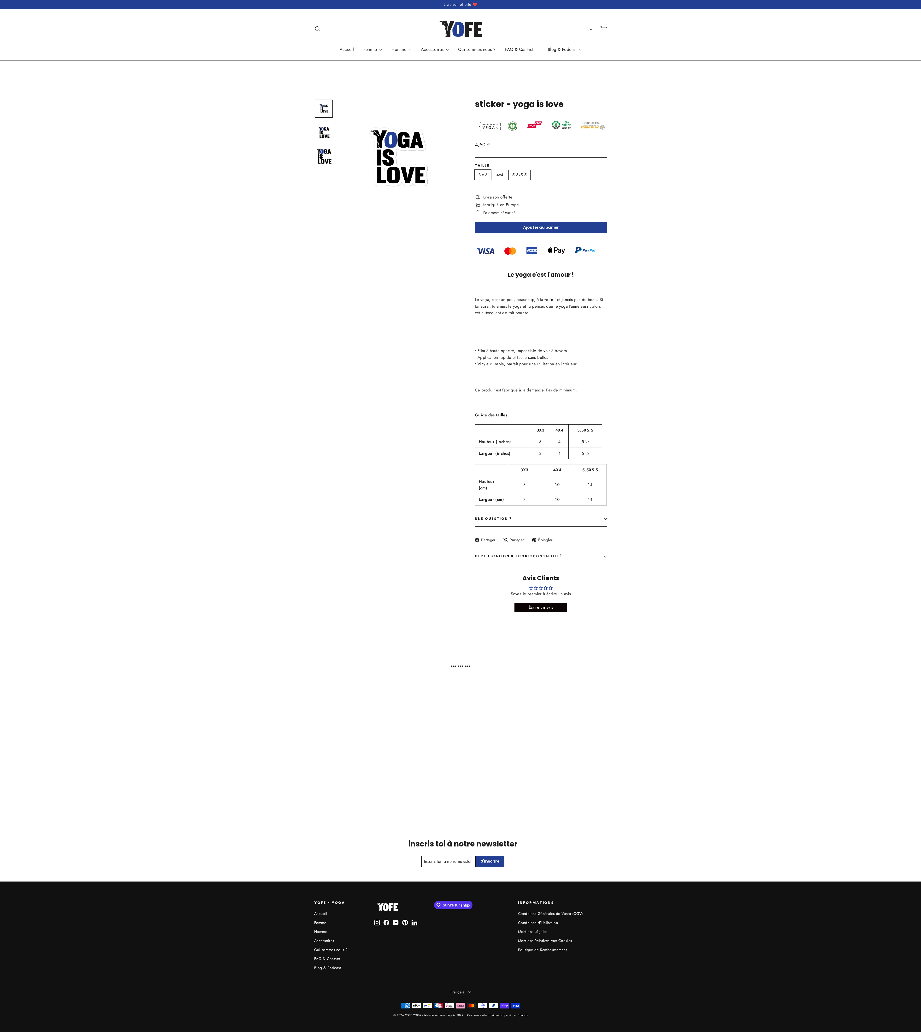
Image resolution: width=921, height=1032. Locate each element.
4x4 (499, 175)
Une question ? (493, 518)
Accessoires (433, 49)
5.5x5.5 (519, 175)
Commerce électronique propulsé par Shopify (497, 1015)
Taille (482, 166)
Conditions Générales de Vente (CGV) (550, 913)
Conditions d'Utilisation (538, 922)
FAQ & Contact (520, 49)
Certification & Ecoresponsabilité (518, 556)
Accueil (347, 49)
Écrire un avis (541, 607)
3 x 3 (482, 175)
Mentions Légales (532, 931)
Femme (371, 49)
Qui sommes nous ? (477, 49)
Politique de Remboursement (542, 950)
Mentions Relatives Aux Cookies (545, 940)
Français (457, 992)
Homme (399, 49)
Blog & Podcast (563, 49)
